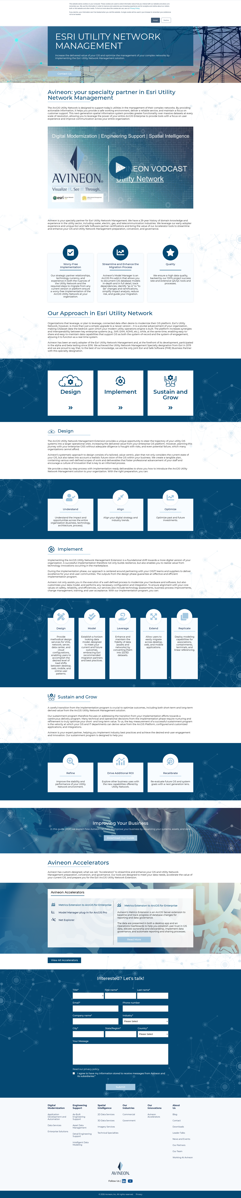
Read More (134, 939)
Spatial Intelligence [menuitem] (104, 1106)
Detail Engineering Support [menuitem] (82, 1135)
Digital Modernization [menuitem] (56, 1106)
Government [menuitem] (129, 1120)
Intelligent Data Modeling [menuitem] (80, 1143)
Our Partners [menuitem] (179, 1145)
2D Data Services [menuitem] (106, 1114)
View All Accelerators (64, 960)
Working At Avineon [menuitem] (183, 1157)
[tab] (120, 893)
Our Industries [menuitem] (128, 1106)
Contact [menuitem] (177, 1120)
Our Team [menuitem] (177, 1151)
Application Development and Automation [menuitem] (57, 1116)
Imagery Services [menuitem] (106, 1127)
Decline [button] (166, 20)
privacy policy (91, 1069)
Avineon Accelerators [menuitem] (154, 1115)
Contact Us (64, 73)
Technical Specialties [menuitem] (108, 1133)
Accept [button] (155, 20)
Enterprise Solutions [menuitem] (58, 1131)
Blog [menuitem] (175, 1114)
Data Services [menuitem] (54, 1125)
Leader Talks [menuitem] (179, 1133)
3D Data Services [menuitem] (106, 1120)
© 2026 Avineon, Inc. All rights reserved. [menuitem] (116, 1194)
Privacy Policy (135, 8)
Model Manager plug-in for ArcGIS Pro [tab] (83, 912)
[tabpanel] (120, 922)
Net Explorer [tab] (66, 920)
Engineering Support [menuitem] (80, 1106)
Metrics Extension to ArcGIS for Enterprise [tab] (85, 904)
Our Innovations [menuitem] (155, 1106)
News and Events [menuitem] (181, 1139)
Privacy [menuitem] (139, 1194)
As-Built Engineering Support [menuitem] (79, 1116)
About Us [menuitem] (176, 1106)
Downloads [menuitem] (178, 1127)
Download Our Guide (120, 837)
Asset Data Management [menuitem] (79, 1126)
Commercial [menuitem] (129, 1114)
